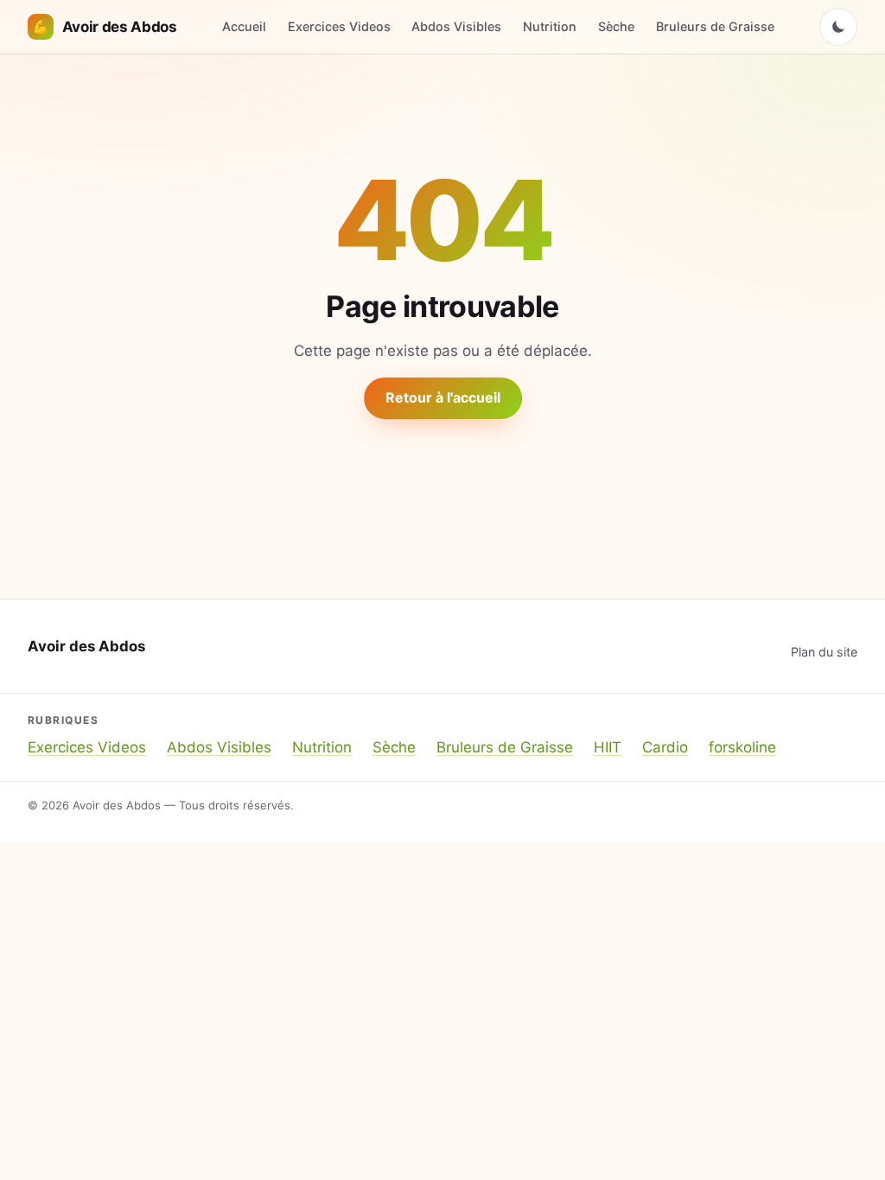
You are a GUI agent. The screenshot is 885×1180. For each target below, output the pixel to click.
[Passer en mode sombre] (838, 27)
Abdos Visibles (456, 26)
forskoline (742, 747)
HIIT (607, 747)
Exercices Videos (339, 26)
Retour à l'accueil (442, 397)
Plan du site (824, 651)
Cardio (665, 747)
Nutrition (549, 26)
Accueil (244, 26)
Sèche (616, 26)
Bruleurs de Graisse (715, 26)
